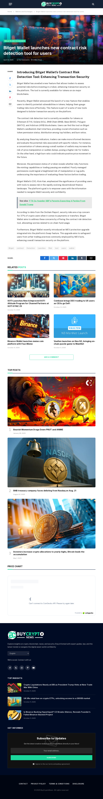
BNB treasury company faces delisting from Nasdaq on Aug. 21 (44, 490)
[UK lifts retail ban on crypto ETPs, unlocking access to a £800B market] (14, 701)
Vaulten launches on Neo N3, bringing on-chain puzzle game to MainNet (74, 342)
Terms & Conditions (59, 784)
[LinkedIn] (10, 91)
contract (20, 248)
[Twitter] (10, 84)
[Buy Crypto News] (51, 4)
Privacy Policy (38, 784)
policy (58, 764)
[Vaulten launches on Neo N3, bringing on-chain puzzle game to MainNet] (74, 326)
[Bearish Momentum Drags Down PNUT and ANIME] (51, 401)
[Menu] (10, 4)
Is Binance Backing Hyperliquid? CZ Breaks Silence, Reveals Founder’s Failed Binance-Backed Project (57, 713)
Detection (31, 248)
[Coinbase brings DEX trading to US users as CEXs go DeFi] (74, 285)
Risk (50, 248)
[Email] (10, 103)
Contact (23, 784)
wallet (71, 248)
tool (57, 248)
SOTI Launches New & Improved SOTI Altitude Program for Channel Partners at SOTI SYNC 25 (28, 303)
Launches (41, 248)
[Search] (93, 4)
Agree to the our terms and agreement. (52, 764)
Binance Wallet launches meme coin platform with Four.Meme (26, 342)
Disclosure (78, 784)
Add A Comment (51, 357)
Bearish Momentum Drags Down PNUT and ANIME (38, 429)
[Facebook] (10, 78)
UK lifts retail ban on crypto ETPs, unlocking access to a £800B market (57, 698)
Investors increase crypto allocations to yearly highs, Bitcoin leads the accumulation (48, 553)
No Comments (24, 60)
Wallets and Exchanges (15, 41)
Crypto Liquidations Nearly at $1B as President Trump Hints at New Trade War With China (58, 686)
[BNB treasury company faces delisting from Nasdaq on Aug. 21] (51, 462)
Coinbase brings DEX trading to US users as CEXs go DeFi (74, 302)
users (64, 248)
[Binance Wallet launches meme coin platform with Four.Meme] (28, 326)
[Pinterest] (10, 97)
